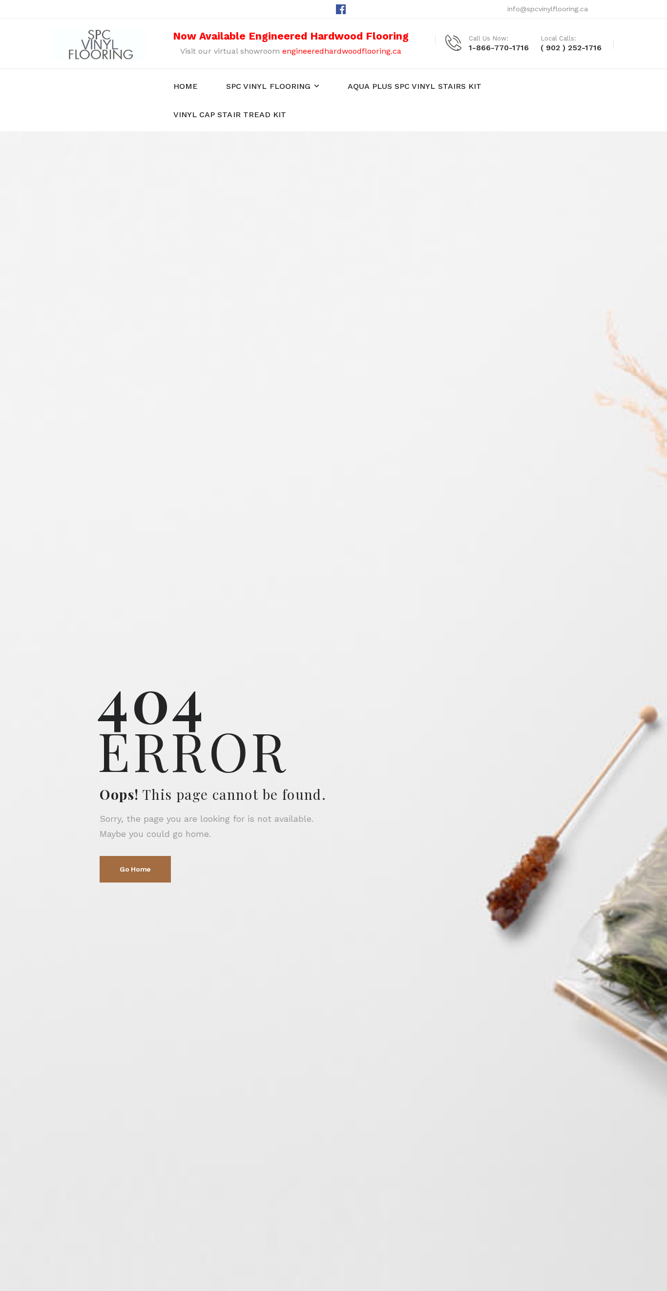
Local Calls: (558, 38)
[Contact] (457, 43)
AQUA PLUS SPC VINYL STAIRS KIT (414, 86)
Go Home (135, 870)
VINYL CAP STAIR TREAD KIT (230, 114)
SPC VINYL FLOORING (268, 86)
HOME (185, 86)
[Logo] (99, 45)
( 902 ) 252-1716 (571, 47)
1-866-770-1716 (499, 47)
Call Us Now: (488, 38)
